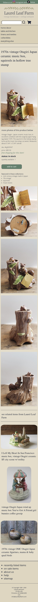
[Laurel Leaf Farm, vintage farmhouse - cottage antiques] (19, 12)
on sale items (11, 568)
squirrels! (6, 180)
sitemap (8, 578)
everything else (7, 41)
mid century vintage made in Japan (15, 176)
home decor (6, 28)
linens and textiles (8, 34)
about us (9, 572)
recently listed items (15, 565)
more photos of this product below (17, 130)
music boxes (7, 183)
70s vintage (7, 178)
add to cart (11, 167)
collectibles (5, 38)
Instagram (20, 2)
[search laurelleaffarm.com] (24, 22)
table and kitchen (8, 31)
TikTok (32, 2)
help (6, 575)
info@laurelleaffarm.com (19, 597)
